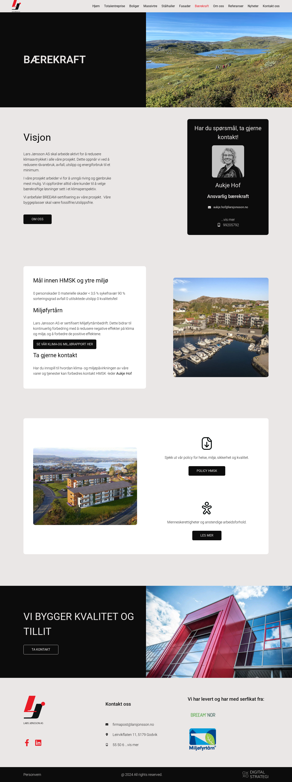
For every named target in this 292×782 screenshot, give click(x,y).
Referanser (235, 6)
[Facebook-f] (26, 742)
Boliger (134, 6)
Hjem (96, 6)
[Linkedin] (38, 742)
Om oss (218, 6)
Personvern (32, 774)
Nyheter (253, 6)
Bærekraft (202, 6)
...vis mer (230, 222)
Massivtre (150, 6)
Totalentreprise (114, 6)
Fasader (184, 6)
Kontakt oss (271, 6)
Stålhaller (168, 6)
